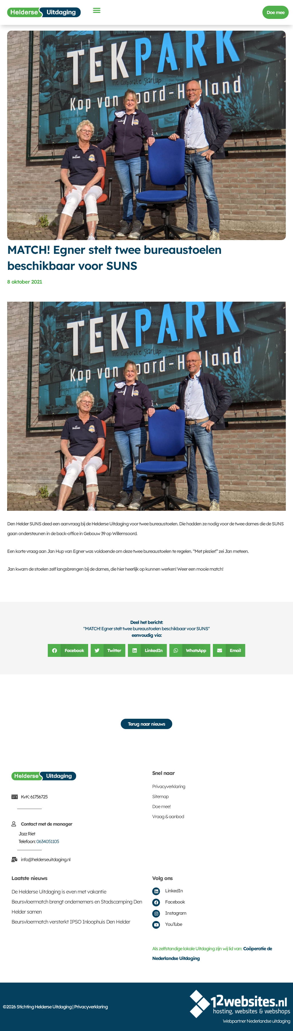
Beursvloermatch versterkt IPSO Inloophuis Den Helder (70, 921)
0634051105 (47, 841)
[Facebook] (156, 902)
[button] (96, 10)
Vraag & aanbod (168, 816)
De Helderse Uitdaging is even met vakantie (58, 891)
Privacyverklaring (168, 786)
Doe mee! (161, 806)
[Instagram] (156, 914)
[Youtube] (156, 925)
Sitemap (160, 796)
